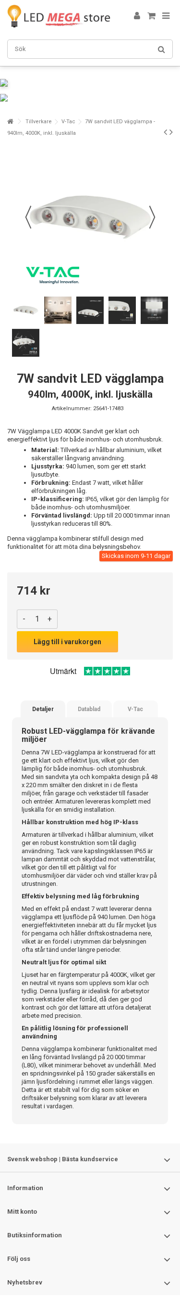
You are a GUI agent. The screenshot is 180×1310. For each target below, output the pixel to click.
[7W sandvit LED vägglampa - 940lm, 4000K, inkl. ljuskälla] (25, 310)
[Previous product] (165, 132)
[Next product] (171, 132)
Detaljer (43, 709)
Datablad (89, 709)
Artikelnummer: (72, 408)
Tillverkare (38, 121)
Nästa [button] (152, 217)
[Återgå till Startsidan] (10, 122)
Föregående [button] (28, 217)
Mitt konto (22, 1211)
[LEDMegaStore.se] (58, 16)
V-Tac (68, 121)
